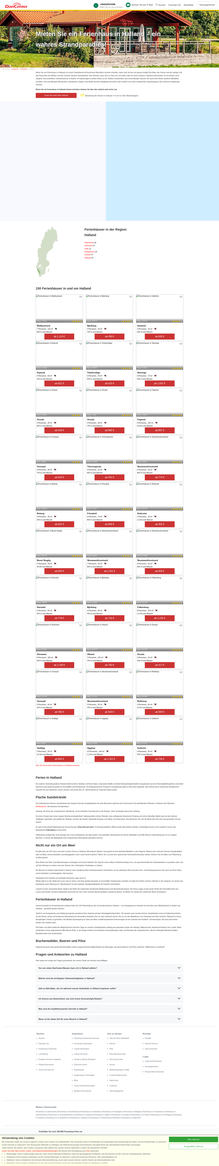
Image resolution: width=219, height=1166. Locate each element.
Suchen (162, 5)
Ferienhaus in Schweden (90, 1112)
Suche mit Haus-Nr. (46, 1070)
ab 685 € (109, 430)
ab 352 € (159, 524)
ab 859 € (109, 524)
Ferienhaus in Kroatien (120, 1115)
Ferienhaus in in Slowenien (57, 1118)
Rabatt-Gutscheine (46, 1065)
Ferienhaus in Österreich (131, 1118)
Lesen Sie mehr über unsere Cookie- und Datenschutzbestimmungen (30, 1151)
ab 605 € (159, 571)
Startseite (15, 69)
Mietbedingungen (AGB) (119, 1070)
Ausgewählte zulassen (193, 1146)
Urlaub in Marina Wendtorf (84, 1059)
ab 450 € (109, 336)
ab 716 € (109, 618)
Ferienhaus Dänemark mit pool (86, 1038)
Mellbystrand (41, 806)
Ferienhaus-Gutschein (48, 1049)
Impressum (114, 1080)
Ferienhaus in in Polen (140, 1115)
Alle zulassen (193, 1139)
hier (88, 1151)
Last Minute (43, 1054)
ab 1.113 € (59, 336)
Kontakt (148, 1038)
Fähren (112, 1044)
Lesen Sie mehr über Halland (56, 95)
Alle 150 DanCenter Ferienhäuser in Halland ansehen (58, 765)
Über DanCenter (116, 1059)
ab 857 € (159, 430)
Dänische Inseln (80, 1065)
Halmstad (89, 246)
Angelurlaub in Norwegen (84, 1075)
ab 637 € (59, 524)
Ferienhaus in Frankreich (153, 1112)
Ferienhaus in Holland (83, 1115)
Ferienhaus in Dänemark (46, 1112)
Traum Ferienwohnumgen (84, 1086)
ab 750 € (109, 665)
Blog (76, 1080)
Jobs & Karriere (151, 1049)
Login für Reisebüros (153, 1061)
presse (112, 1065)
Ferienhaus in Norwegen (112, 1112)
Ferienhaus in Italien (101, 1115)
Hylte (87, 249)
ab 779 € (59, 618)
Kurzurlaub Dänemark (83, 1044)
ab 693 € (159, 712)
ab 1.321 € (109, 759)
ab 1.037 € (159, 383)
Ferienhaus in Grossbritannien (60, 1115)
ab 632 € (159, 336)
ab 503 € (109, 712)
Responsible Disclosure (154, 1072)
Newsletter (189, 5)
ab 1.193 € (59, 665)
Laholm (88, 255)
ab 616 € (109, 383)
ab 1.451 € (109, 571)
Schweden (23, 69)
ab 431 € (109, 477)
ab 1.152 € (159, 618)
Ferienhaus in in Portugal (161, 1115)
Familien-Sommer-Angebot (49, 1059)
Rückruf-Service (151, 1044)
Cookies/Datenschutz (118, 1075)
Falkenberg (90, 243)
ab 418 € (59, 430)
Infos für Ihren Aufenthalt (119, 1038)
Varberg (88, 258)
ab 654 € (59, 571)
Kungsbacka (90, 252)
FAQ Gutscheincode (118, 1054)
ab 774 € (159, 477)
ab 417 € (159, 665)
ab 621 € (59, 383)
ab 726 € (159, 759)
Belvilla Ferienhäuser (82, 1091)
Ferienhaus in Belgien (132, 1112)
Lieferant (113, 1086)
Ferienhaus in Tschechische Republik (104, 1118)
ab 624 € (59, 477)
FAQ (111, 1049)
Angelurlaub (79, 1070)
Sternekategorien (117, 1091)
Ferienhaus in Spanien (78, 1118)
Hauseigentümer (207, 5)
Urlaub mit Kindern (81, 1049)
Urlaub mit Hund (80, 1054)
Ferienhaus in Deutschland (68, 1112)
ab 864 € (59, 759)
